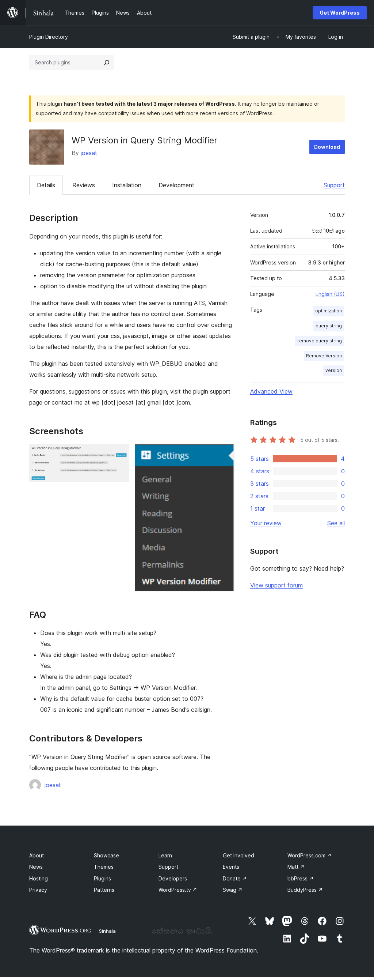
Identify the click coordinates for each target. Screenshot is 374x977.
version (333, 370)
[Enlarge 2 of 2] (224, 454)
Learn (165, 855)
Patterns (104, 890)
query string (329, 325)
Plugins (102, 878)
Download (327, 147)
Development (176, 185)
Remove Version (324, 355)
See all (336, 523)
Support (334, 185)
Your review (266, 523)
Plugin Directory (48, 37)
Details (46, 185)
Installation (126, 185)
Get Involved (238, 855)
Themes (104, 867)
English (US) (330, 294)
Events (231, 867)
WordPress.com (309, 855)
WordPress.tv (178, 890)
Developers (173, 878)
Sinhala (107, 931)
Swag (233, 890)
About (36, 855)
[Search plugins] (106, 62)
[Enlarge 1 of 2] (119, 454)
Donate (235, 878)
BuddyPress (305, 890)
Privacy (38, 890)
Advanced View (271, 391)
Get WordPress (340, 13)
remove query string (319, 340)
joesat (89, 153)
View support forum (276, 585)
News (36, 867)
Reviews (83, 185)
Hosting (38, 878)
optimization (328, 310)
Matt (296, 867)
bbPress (300, 878)
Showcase (106, 855)
